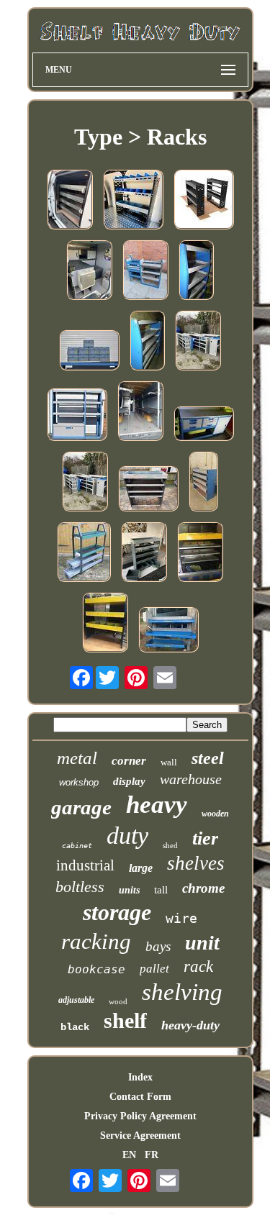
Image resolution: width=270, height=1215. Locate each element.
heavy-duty (190, 1025)
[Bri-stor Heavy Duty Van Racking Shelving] (145, 271)
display (129, 781)
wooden (215, 814)
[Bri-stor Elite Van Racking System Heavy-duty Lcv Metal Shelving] (77, 415)
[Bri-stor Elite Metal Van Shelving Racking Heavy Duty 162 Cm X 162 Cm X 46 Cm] (147, 341)
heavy (156, 805)
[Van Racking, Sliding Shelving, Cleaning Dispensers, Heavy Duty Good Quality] (168, 631)
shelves (196, 863)
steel (208, 758)
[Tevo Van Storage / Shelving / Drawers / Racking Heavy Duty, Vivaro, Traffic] (89, 271)
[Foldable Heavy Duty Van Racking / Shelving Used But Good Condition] (140, 412)
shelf (125, 1020)
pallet (154, 968)
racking (96, 941)
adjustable (76, 1000)
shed (170, 845)
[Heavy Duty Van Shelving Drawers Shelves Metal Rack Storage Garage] (83, 553)
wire (181, 918)
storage (117, 912)
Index (140, 1077)
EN (129, 1155)
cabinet (77, 846)
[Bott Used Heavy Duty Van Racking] (148, 490)
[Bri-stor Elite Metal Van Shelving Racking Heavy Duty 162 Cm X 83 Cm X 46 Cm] (196, 271)
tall (161, 890)
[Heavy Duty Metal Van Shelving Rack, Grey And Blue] (203, 482)
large (141, 868)
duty (127, 835)
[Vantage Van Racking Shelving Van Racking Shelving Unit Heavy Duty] (69, 200)
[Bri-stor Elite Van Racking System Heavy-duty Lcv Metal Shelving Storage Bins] (89, 351)
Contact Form (140, 1096)
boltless (79, 887)
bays (158, 946)
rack (198, 966)
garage (81, 807)
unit (202, 943)
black (74, 1027)
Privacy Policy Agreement (140, 1116)
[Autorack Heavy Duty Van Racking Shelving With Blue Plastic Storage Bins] (133, 200)
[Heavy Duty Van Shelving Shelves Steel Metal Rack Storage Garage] (198, 341)
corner (129, 761)
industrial (85, 865)
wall (169, 762)
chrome (203, 888)
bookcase (96, 969)
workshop (79, 782)
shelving (182, 992)
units (129, 890)
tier (205, 838)
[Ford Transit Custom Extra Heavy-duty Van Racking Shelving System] (200, 553)
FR (151, 1155)
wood (118, 1001)
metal (77, 758)
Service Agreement (140, 1135)
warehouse (191, 779)
